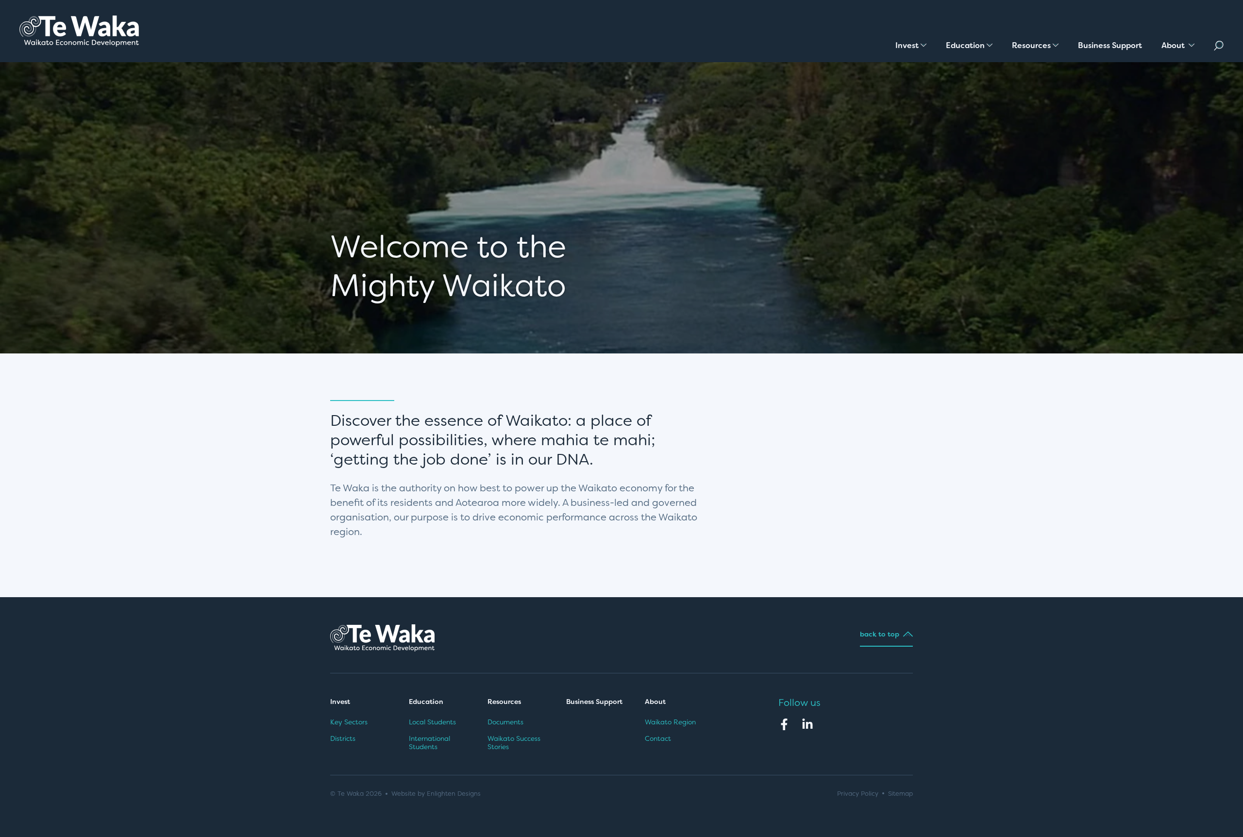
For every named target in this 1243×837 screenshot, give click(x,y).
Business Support (594, 701)
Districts (342, 738)
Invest (340, 701)
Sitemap (900, 793)
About (656, 701)
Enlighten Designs (454, 793)
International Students (429, 743)
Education (426, 701)
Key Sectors (349, 722)
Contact (658, 738)
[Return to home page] (79, 31)
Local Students (432, 722)
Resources (504, 701)
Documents (505, 722)
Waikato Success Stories (513, 743)
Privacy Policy (857, 793)
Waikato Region (670, 722)
